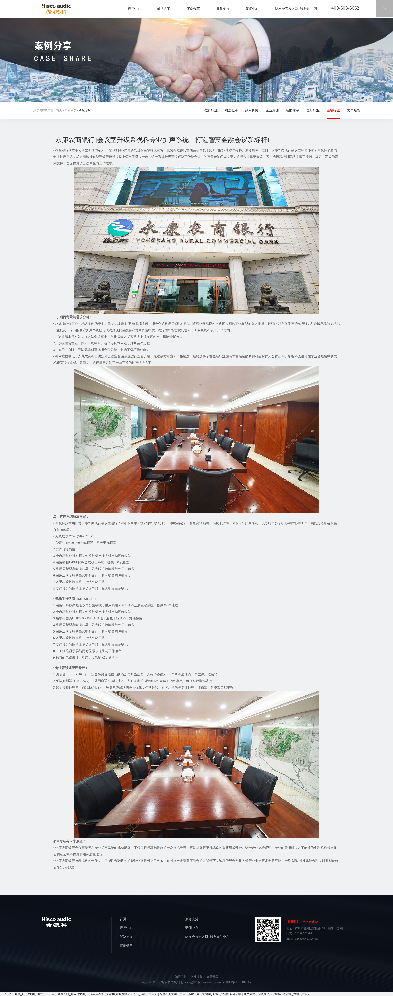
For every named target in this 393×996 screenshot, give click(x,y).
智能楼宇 (292, 110)
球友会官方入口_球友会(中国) (296, 8)
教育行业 (211, 110)
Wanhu (221, 982)
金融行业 (333, 110)
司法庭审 (231, 110)
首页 (59, 110)
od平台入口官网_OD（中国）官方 (22, 994)
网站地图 (196, 976)
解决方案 (163, 8)
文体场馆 (353, 110)
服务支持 (222, 8)
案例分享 (193, 8)
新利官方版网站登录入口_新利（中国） (132, 994)
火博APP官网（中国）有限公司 (180, 994)
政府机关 (251, 110)
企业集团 (272, 110)
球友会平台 (97, 994)
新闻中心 (252, 8)
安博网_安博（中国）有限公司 (221, 994)
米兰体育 (249, 994)
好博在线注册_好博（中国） (292, 994)
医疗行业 (313, 110)
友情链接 (212, 976)
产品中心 (134, 8)
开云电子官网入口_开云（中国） (67, 994)
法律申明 (180, 976)
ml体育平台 (264, 994)
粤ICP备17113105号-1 (238, 982)
